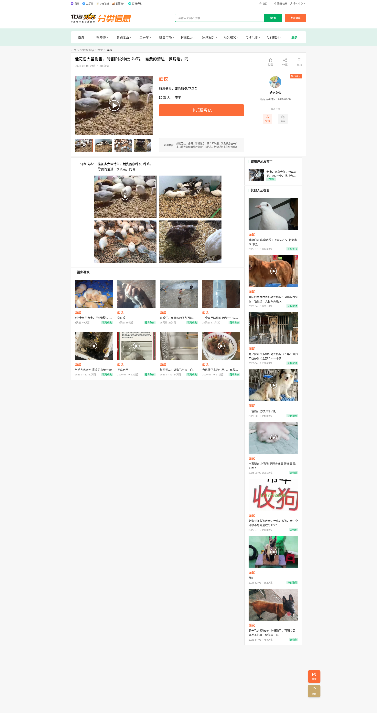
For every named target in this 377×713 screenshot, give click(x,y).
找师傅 (101, 37)
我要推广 (120, 3)
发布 (314, 679)
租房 (77, 3)
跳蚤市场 (165, 37)
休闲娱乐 (187, 37)
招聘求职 (137, 3)
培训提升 (273, 37)
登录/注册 (282, 3)
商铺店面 (122, 37)
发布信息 (295, 18)
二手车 (144, 37)
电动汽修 (251, 37)
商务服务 (230, 37)
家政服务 (208, 37)
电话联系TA (201, 110)
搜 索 (273, 18)
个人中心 (298, 3)
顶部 (314, 693)
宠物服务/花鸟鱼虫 (91, 50)
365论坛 (104, 3)
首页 (265, 3)
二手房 (89, 3)
